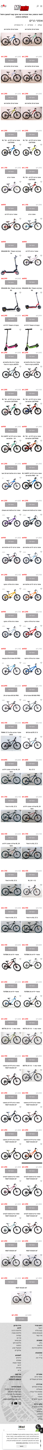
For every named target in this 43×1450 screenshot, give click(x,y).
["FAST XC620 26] (32, 1267)
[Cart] (2, 6)
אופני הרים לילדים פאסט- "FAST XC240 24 (11, 1067)
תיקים (40, 1394)
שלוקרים (18, 1350)
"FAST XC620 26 (32, 1251)
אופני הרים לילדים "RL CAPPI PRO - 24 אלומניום (32, 474)
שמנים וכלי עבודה (36, 1391)
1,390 (26, 56)
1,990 (18, 463)
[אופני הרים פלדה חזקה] (11, 601)
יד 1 (40, 1355)
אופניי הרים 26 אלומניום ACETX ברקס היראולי (32, 363)
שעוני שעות (17, 1363)
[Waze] (5, 6)
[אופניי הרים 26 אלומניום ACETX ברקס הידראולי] (11, 378)
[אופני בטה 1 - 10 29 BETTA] (32, 1044)
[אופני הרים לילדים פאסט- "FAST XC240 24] (11, 1089)
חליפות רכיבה (16, 1330)
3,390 (26, 315)
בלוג (40, 1343)
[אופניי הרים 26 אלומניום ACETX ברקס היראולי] (32, 378)
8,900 (18, 278)
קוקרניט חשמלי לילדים (32, 325)
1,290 (26, 352)
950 (25, 648)
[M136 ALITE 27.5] (32, 749)
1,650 (39, 982)
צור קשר (39, 1335)
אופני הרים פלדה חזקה (11, 584)
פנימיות (39, 1411)
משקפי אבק (16, 1348)
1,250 (5, 500)
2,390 (39, 760)
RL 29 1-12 (32, 880)
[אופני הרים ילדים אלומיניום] (32, 564)
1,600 (18, 500)
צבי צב (19, 1338)
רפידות (39, 1414)
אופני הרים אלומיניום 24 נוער (11, 473)
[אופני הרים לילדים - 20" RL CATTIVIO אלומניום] (32, 414)
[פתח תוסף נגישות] (41, 1430)
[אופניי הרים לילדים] (11, 230)
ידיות (19, 1365)
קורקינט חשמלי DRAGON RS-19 (11, 252)
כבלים (40, 1419)
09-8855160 (16, 1396)
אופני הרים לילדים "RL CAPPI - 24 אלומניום (11, 437)
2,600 (18, 834)
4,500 (18, 686)
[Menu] (41, 6)
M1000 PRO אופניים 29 (32, 695)
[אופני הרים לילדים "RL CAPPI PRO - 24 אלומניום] (32, 489)
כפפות (18, 1345)
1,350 (26, 982)
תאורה (40, 1396)
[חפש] (37, 6)
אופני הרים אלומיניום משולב (32, 510)
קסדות (18, 1335)
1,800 (39, 537)
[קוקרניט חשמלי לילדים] (32, 350)
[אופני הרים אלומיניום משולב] (32, 527)
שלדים (39, 1416)
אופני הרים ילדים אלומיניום (32, 547)
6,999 (5, 278)
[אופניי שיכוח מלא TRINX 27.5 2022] (11, 750)
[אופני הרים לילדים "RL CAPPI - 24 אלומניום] (11, 452)
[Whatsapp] (38, 1431)
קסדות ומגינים (37, 1387)
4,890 (5, 760)
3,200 (39, 1056)
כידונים (18, 1358)
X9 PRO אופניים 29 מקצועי (11, 658)
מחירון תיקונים (37, 1406)
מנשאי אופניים (37, 1399)
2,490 (26, 723)
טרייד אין (39, 1358)
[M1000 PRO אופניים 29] (32, 712)
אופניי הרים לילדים (11, 214)
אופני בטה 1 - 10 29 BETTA (32, 1029)
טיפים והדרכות (37, 1348)
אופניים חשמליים (36, 1379)
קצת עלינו (38, 1330)
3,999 (39, 315)
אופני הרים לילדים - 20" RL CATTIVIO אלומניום (32, 400)
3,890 (5, 686)
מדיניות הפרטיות (22, 1443)
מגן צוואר (18, 1340)
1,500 (26, 389)
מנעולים (39, 1389)
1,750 (5, 797)
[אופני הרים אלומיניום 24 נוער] (11, 489)
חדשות (39, 1345)
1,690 (39, 56)
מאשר (21, 1446)
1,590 (39, 167)
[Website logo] (21, 8)
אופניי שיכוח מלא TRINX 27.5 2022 (11, 733)
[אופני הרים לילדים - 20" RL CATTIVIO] (32, 156)
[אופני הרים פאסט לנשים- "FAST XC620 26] (32, 1200)
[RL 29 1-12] (32, 897)
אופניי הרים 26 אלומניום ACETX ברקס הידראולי (11, 363)
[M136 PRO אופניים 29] (11, 712)
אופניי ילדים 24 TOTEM (32, 954)
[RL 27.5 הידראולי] (11, 821)
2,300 (39, 797)
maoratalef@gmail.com (12, 1399)
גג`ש (19, 1370)
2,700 (26, 908)
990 (25, 426)
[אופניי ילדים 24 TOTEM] (32, 968)
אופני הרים (36, 21)
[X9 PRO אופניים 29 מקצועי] (11, 675)
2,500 (18, 723)
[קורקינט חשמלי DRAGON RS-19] (11, 276)
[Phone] (38, 1427)
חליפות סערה (16, 1333)
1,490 (39, 426)
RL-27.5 (32, 769)
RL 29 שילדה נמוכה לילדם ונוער (11, 770)
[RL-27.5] (32, 785)
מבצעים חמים (37, 1333)
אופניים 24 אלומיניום (32, 29)
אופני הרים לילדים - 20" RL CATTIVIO (32, 141)
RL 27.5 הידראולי (11, 806)
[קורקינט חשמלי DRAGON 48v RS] (32, 309)
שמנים (18, 1360)
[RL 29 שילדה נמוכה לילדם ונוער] (11, 783)
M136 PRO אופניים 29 (11, 695)
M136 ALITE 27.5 (32, 732)
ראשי (40, 1328)
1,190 (26, 167)
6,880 (18, 760)
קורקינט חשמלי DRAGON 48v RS (32, 289)
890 (4, 204)
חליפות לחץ (17, 1343)
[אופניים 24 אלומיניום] (32, 45)
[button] (32, 60)
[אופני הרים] (32, 230)
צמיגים (18, 1368)
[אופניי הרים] (11, 193)
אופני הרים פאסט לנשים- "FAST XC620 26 (32, 1178)
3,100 (39, 723)
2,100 (39, 389)
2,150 (18, 797)
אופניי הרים (11, 177)
